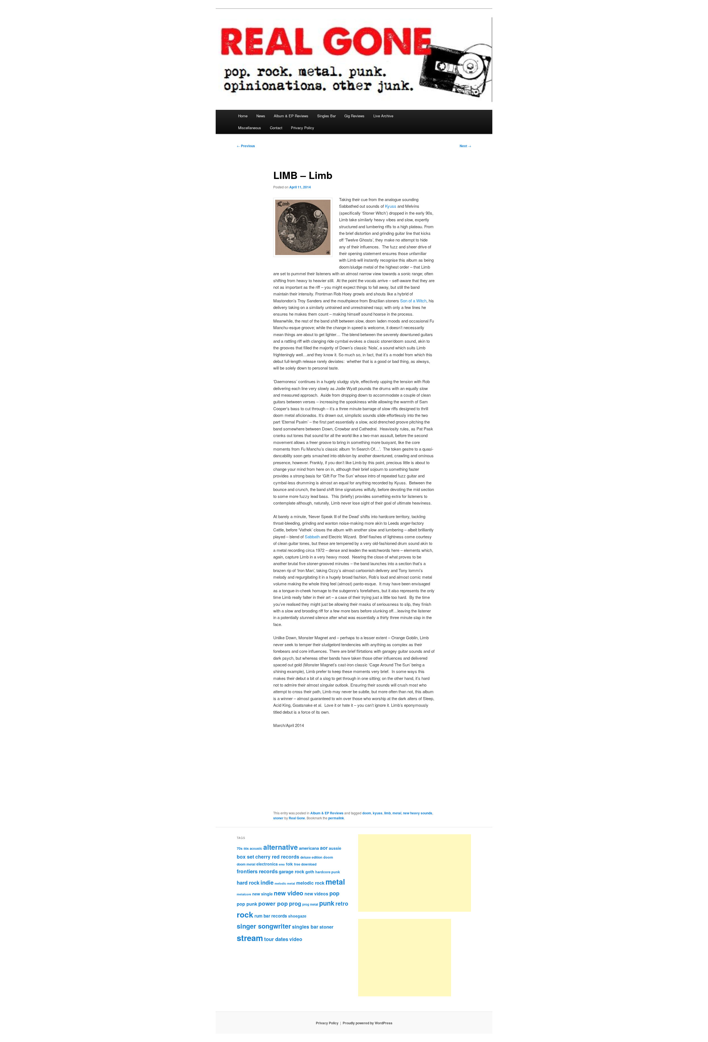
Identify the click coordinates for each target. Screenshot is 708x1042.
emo (282, 864)
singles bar (305, 926)
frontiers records (257, 871)
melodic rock (310, 882)
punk (326, 903)
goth (309, 872)
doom (366, 812)
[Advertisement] (414, 873)
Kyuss (390, 206)
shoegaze (297, 916)
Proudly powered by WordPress (367, 1022)
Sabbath (312, 536)
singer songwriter (264, 926)
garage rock (291, 871)
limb (387, 812)
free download (305, 864)
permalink (336, 817)
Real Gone (297, 817)
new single (262, 894)
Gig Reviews (354, 115)
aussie (335, 848)
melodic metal (285, 883)
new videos (316, 893)
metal (396, 812)
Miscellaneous (249, 127)
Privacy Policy (302, 127)
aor (324, 847)
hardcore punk (327, 871)
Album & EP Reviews (291, 115)
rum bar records (270, 916)
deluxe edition (311, 857)
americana (309, 848)
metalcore (244, 894)
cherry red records (277, 856)
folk (289, 864)
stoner (278, 817)
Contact (276, 127)
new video (288, 892)
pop (334, 893)
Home (243, 115)
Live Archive (383, 115)
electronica (267, 864)
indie (267, 882)
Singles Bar (326, 115)
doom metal (246, 864)
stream (250, 938)
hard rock (248, 882)
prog (295, 903)
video (295, 939)
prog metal (310, 904)
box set (245, 856)
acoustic (256, 848)
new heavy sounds (417, 812)
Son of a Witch (413, 300)
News (260, 115)
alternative (280, 847)
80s (246, 848)
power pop (273, 903)
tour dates (276, 939)
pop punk (247, 903)
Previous (246, 145)
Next (465, 145)
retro (341, 903)
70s (240, 848)
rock (245, 914)
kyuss (377, 812)
